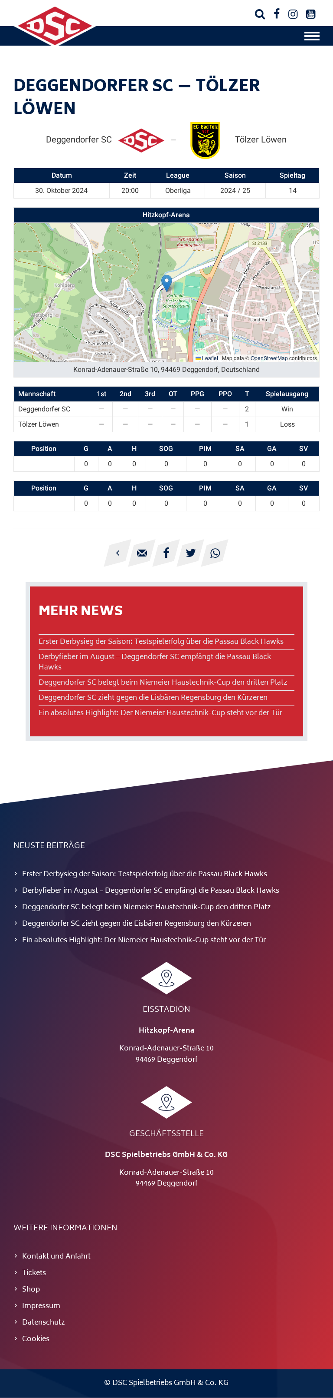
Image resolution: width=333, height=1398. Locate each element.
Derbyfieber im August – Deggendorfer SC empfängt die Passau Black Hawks (155, 662)
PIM (205, 448)
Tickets (34, 1273)
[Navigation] (312, 38)
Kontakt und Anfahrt (56, 1257)
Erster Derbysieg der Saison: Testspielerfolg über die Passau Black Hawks (161, 642)
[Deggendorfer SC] (55, 46)
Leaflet (209, 357)
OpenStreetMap (269, 357)
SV (303, 448)
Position (43, 448)
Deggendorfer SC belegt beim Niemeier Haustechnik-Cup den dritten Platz (163, 683)
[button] (166, 283)
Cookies (35, 1339)
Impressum (41, 1306)
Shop (31, 1290)
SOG (166, 448)
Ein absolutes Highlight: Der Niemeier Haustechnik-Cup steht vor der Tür (160, 713)
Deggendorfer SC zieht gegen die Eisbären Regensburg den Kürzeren (153, 698)
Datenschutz (43, 1323)
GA (272, 448)
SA (240, 448)
